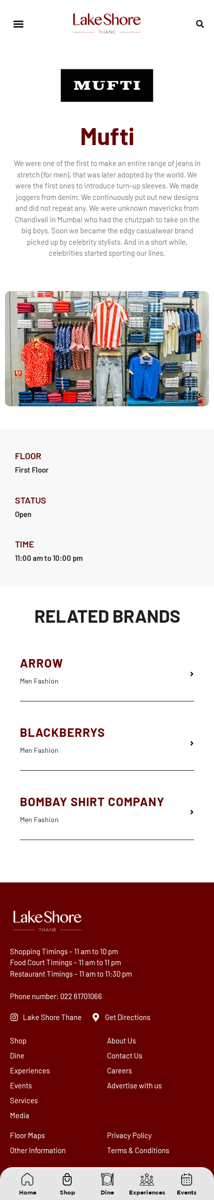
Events (12, 1085)
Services (12, 1100)
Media (12, 1115)
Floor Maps (27, 1135)
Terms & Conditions (138, 1150)
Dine (12, 1055)
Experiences (12, 1070)
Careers (119, 1070)
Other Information (38, 1150)
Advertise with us (134, 1085)
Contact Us (124, 1055)
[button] (18, 24)
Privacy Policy (129, 1135)
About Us (121, 1040)
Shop (12, 1040)
